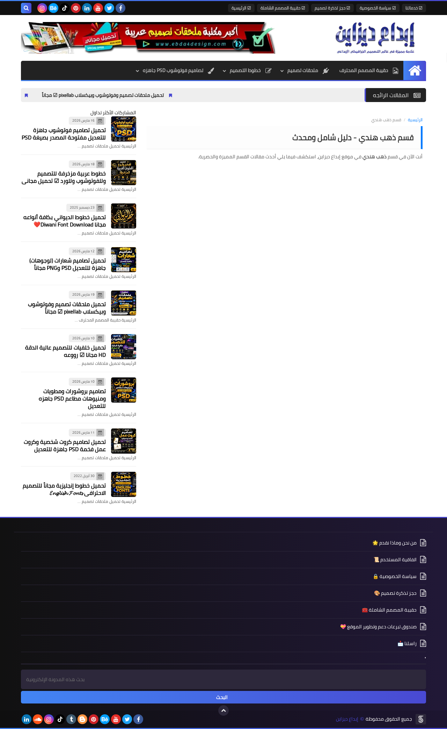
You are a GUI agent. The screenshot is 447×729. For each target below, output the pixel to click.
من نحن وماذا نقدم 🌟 (394, 543)
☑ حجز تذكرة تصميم (332, 8)
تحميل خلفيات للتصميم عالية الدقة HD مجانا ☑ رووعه (65, 351)
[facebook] (120, 8)
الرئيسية (415, 120)
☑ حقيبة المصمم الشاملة (283, 8)
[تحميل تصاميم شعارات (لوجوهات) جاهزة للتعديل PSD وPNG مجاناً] (123, 259)
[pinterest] (76, 8)
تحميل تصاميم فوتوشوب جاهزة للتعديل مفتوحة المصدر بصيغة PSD (64, 134)
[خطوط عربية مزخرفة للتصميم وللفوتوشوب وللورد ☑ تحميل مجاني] (123, 172)
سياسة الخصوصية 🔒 (395, 576)
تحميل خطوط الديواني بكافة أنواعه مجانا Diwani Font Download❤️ (64, 221)
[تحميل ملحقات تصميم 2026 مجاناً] (148, 38)
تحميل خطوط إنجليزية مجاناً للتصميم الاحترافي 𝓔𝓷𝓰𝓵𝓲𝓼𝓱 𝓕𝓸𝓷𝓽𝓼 (64, 489)
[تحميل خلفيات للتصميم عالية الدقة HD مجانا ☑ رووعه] (123, 346)
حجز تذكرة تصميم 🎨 (395, 593)
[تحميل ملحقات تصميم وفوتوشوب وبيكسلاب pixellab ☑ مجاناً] (123, 303)
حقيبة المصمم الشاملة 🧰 (389, 609)
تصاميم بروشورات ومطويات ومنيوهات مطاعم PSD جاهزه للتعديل (72, 398)
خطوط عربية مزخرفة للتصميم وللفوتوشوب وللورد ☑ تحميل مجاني (64, 177)
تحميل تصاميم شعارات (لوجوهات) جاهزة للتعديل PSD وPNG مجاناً (67, 264)
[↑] (223, 710)
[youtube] (98, 8)
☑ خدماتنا (414, 8)
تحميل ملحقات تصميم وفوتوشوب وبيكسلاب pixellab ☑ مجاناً (128, 95)
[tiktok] (64, 8)
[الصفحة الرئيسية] (414, 70)
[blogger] (82, 719)
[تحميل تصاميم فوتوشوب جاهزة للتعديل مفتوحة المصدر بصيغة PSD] (123, 129)
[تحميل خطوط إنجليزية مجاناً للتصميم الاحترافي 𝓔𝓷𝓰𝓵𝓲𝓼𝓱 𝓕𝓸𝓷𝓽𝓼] (123, 484)
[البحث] (26, 8)
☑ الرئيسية (241, 8)
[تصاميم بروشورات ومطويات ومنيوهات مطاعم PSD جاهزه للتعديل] (123, 390)
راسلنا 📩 (407, 643)
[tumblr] (71, 719)
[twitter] (109, 8)
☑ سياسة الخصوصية (378, 8)
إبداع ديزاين (347, 719)
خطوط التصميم (246, 70)
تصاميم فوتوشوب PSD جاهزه (173, 70)
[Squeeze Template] (421, 719)
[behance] (53, 8)
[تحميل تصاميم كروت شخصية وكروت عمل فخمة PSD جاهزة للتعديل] (123, 441)
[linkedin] (87, 8)
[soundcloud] (38, 719)
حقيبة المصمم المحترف (364, 70)
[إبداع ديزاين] (375, 37)
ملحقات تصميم (303, 70)
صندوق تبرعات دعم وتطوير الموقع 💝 (378, 626)
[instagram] (42, 8)
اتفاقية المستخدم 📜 (395, 559)
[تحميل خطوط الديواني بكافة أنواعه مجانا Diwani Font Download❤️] (123, 216)
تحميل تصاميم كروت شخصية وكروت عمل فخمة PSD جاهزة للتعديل (65, 445)
